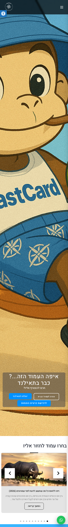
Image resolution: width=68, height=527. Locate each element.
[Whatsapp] (61, 520)
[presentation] (10, 473)
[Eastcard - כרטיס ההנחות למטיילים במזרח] (9, 6)
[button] (47, 521)
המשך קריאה (34, 506)
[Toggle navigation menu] (61, 7)
